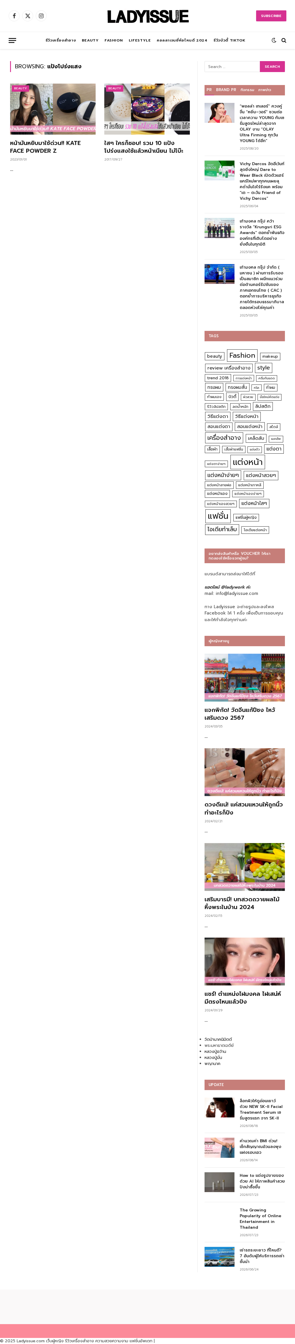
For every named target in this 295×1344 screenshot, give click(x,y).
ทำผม (270, 387)
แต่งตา (273, 449)
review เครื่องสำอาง (228, 368)
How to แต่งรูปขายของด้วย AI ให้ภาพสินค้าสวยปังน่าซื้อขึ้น (262, 1181)
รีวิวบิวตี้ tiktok (229, 40)
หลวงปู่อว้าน (215, 1052)
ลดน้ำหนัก (240, 406)
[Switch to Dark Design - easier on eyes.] (274, 40)
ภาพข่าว (264, 90)
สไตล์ (273, 426)
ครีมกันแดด (266, 378)
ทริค (256, 387)
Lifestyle (140, 40)
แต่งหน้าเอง (217, 494)
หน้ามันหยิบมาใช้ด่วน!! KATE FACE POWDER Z (45, 147)
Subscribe (271, 15)
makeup (270, 356)
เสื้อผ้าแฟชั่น (233, 449)
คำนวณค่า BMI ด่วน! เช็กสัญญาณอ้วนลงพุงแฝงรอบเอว (260, 1146)
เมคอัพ (276, 438)
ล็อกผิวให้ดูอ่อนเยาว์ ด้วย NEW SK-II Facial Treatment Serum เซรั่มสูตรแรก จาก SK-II (261, 1109)
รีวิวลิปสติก (216, 406)
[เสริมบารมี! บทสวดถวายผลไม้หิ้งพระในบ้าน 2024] (245, 867)
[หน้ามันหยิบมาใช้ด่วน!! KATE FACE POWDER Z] (53, 109)
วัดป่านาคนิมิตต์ (218, 1039)
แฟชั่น (218, 516)
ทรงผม (214, 387)
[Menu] (12, 40)
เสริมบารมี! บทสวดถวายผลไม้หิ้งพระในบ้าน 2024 (242, 903)
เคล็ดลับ (256, 438)
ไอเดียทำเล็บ (222, 529)
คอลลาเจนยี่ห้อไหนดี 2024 (182, 40)
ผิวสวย (248, 397)
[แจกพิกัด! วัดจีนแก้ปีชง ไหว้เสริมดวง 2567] (245, 678)
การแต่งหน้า (244, 378)
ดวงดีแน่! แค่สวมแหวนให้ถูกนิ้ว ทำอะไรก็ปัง (244, 808)
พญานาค (212, 1064)
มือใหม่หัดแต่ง (269, 397)
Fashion (114, 40)
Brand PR (226, 90)
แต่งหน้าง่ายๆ (223, 475)
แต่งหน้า (248, 462)
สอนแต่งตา (218, 426)
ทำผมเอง (214, 396)
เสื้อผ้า (212, 449)
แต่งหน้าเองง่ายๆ (248, 493)
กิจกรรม (247, 90)
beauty (214, 356)
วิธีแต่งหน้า (246, 416)
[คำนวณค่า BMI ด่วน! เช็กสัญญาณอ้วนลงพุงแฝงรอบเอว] (220, 1148)
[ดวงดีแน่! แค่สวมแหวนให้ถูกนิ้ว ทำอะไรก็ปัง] (245, 772)
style (263, 367)
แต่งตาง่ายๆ (216, 463)
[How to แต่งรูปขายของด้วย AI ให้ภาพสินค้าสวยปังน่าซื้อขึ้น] (220, 1182)
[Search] (283, 40)
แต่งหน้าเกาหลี (249, 485)
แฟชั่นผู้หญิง (246, 517)
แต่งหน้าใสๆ (254, 503)
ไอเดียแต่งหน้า (255, 530)
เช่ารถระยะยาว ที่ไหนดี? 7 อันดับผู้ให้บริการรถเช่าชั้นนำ (262, 1256)
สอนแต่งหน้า (249, 426)
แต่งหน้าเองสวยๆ (221, 503)
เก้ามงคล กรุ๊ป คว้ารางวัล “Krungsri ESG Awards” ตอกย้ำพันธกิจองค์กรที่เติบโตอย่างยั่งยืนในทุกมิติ (262, 232)
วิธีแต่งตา (217, 416)
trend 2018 (218, 378)
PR (209, 90)
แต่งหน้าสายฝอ (219, 485)
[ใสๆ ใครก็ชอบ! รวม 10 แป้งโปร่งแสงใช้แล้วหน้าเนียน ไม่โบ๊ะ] (147, 109)
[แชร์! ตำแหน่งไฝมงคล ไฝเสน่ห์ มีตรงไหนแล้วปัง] (245, 961)
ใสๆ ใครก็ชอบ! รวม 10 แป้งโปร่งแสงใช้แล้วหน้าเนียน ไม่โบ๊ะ (143, 147)
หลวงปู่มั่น (213, 1058)
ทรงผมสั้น (237, 387)
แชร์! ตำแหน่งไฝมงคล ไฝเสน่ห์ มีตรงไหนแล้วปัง (243, 998)
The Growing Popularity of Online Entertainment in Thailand (260, 1218)
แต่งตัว (255, 449)
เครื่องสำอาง (224, 437)
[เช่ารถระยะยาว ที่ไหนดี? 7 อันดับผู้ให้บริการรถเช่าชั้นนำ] (220, 1257)
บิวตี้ (232, 396)
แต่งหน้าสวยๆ (261, 475)
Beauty (90, 40)
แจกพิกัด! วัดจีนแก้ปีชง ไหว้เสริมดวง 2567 (240, 714)
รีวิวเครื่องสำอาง (61, 40)
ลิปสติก (263, 406)
